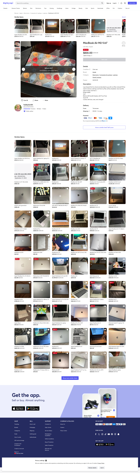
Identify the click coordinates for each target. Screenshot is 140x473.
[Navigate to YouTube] (108, 434)
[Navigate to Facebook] (95, 434)
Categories (17, 430)
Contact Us (48, 424)
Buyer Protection (49, 442)
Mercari (16, 13)
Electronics (26, 13)
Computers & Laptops (36, 13)
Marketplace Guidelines (48, 434)
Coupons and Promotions (17, 444)
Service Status (48, 430)
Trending (16, 424)
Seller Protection (49, 445)
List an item (132, 3)
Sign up (109, 3)
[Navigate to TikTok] (105, 434)
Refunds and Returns (48, 449)
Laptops (45, 13)
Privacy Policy (100, 463)
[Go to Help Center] (89, 69)
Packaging (32, 427)
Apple (21, 13)
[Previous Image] (23, 69)
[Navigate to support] (97, 424)
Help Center (48, 427)
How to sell (32, 424)
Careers (62, 427)
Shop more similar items (70, 378)
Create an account (19, 448)
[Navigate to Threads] (115, 434)
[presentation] (91, 55)
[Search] (102, 3)
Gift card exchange (19, 440)
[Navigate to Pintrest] (112, 434)
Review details (92, 468)
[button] (121, 3)
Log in (114, 3)
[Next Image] (74, 69)
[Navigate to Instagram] (102, 434)
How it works (17, 437)
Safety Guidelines (49, 439)
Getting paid (33, 434)
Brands (16, 427)
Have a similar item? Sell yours (104, 127)
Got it (102, 468)
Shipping (32, 430)
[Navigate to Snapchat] (118, 434)
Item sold (104, 59)
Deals (15, 434)
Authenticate (33, 437)
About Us (62, 424)
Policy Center (63, 430)
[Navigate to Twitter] (99, 434)
